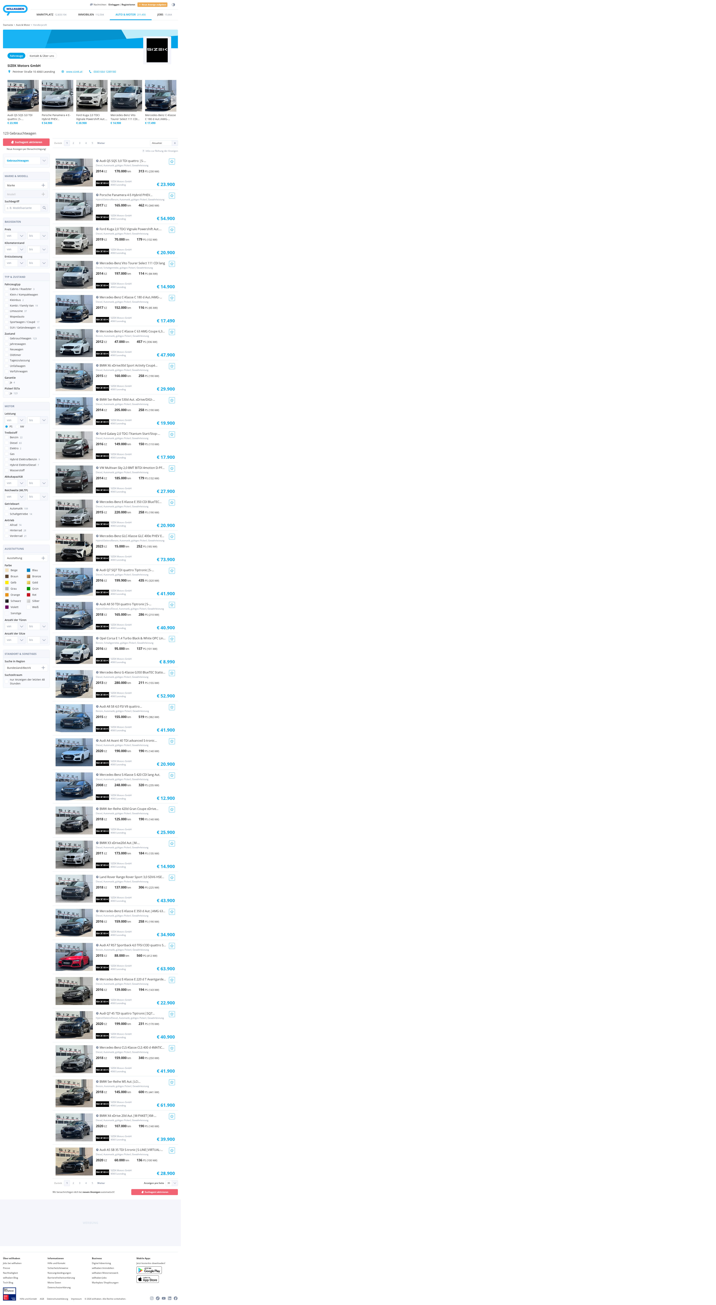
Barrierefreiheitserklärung (61, 1277)
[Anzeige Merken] (172, 162)
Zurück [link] (58, 143)
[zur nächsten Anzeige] (173, 100)
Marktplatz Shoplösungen (105, 1282)
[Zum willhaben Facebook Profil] (175, 1298)
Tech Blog (8, 1282)
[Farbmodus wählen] (173, 5)
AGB (42, 1298)
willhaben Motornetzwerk (105, 1272)
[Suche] (44, 207)
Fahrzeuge (16, 56)
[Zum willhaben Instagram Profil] (152, 1298)
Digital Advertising (101, 1263)
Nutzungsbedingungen (59, 1272)
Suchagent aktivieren (156, 1192)
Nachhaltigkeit (10, 1272)
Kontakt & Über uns (42, 56)
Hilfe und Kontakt (56, 1263)
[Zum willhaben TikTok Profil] (158, 1298)
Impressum (76, 1298)
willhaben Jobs (99, 1277)
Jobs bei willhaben (12, 1263)
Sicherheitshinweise (58, 1268)
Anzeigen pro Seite (154, 1183)
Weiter (101, 143)
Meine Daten (54, 1282)
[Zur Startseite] (15, 11)
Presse (6, 1268)
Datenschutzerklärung (59, 1287)
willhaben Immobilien (103, 1268)
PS (11, 426)
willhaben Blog (10, 1277)
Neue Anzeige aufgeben (154, 4)
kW (22, 426)
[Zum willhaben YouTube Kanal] (163, 1298)
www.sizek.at (74, 71)
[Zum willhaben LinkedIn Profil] (169, 1298)
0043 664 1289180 (105, 71)
